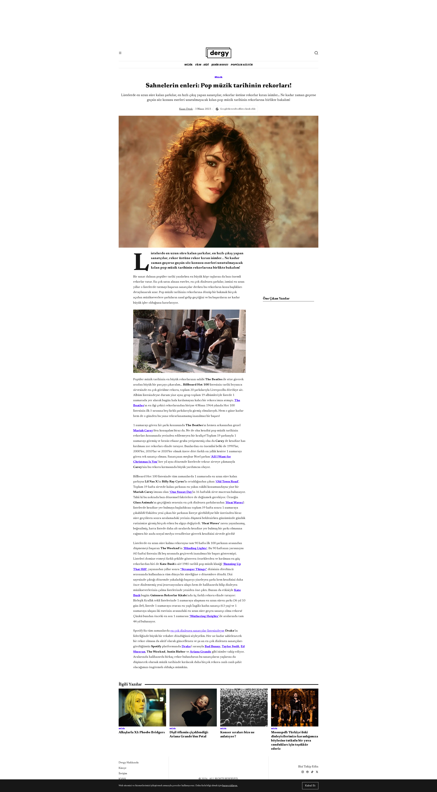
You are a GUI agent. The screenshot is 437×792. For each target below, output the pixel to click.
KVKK (122, 779)
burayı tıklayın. (230, 785)
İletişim (123, 773)
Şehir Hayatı (219, 64)
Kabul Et (310, 785)
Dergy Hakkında (129, 762)
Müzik (188, 64)
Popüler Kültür (242, 64)
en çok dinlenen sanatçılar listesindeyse (197, 630)
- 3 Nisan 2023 (195, 109)
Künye (122, 768)
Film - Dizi (202, 64)
